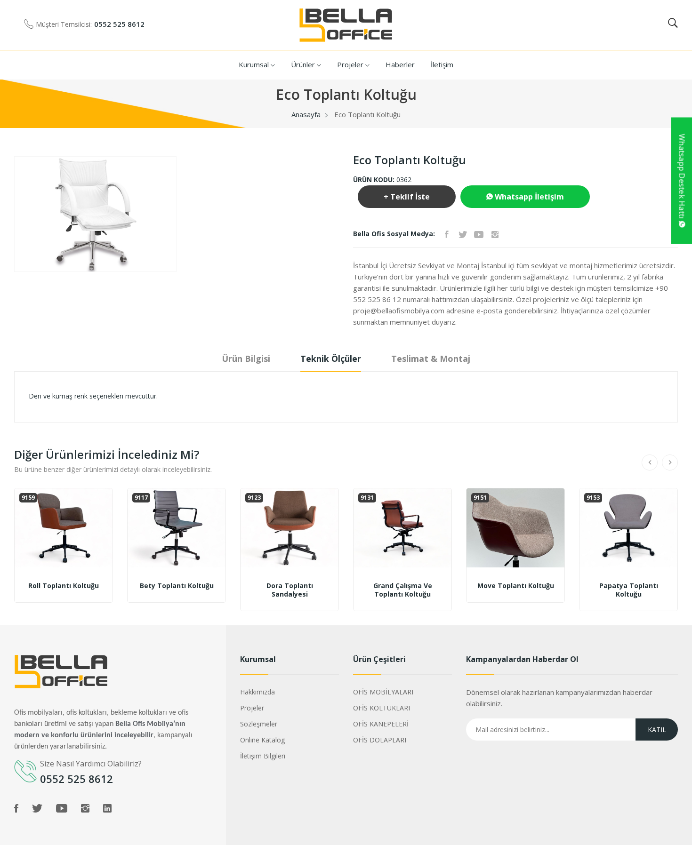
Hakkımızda (257, 691)
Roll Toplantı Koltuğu (63, 586)
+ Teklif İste (407, 196)
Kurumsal (255, 64)
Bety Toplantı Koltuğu (177, 586)
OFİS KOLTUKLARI (381, 707)
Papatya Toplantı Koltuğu (628, 590)
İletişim (442, 64)
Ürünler (304, 64)
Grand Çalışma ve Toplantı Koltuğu (402, 590)
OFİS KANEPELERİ (381, 723)
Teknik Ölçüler (330, 358)
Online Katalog (262, 739)
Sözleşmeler (258, 723)
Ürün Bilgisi (246, 358)
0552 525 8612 (119, 24)
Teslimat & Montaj (430, 358)
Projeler (351, 64)
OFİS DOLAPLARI (379, 739)
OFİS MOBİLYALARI (383, 691)
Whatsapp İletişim (528, 196)
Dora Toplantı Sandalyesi (289, 590)
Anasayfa (306, 114)
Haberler (400, 64)
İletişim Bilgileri (262, 755)
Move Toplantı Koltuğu (515, 586)
